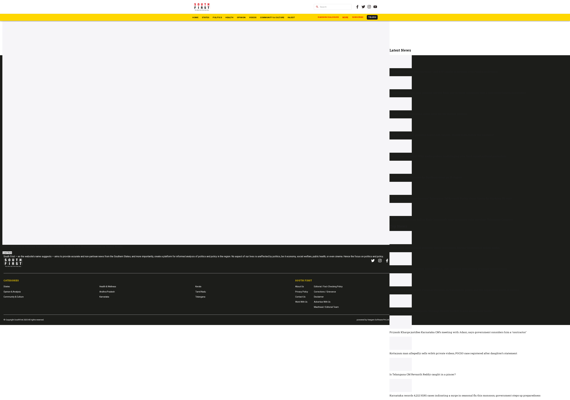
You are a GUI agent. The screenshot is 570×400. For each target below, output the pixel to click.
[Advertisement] (478, 27)
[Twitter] (363, 6)
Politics (217, 17)
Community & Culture (272, 17)
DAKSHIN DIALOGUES (328, 17)
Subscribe (357, 17)
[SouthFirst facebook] (357, 6)
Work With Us (301, 302)
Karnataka (104, 297)
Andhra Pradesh (107, 292)
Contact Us (300, 297)
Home (195, 17)
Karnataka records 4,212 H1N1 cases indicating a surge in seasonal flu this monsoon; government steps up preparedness (465, 395)
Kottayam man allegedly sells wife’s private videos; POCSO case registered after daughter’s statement (453, 353)
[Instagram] (369, 6)
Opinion (241, 17)
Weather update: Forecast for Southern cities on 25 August (426, 177)
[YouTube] (375, 6)
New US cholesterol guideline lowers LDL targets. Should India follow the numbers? (442, 135)
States (205, 17)
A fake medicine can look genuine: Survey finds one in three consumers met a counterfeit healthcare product (458, 92)
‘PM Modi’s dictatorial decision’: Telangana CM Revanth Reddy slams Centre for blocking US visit (451, 198)
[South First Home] (202, 6)
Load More (7, 253)
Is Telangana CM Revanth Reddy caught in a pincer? (423, 374)
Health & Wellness (107, 286)
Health (229, 17)
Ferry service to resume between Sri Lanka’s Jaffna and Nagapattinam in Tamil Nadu (62, 246)
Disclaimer (319, 297)
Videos (252, 17)
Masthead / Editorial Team (326, 307)
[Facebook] (387, 260)
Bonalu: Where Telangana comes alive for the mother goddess (428, 114)
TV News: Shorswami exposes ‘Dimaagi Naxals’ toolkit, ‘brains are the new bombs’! (441, 311)
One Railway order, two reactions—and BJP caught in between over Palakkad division (444, 71)
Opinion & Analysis (12, 292)
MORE (345, 17)
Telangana (200, 297)
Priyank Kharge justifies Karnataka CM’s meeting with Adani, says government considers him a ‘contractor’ (458, 332)
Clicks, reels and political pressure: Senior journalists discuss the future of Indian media (444, 247)
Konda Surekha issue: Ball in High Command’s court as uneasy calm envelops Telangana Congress (451, 219)
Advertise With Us (322, 302)
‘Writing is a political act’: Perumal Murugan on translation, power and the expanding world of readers (454, 290)
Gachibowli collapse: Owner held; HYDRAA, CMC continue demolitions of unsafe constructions (449, 268)
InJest (291, 17)
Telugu (372, 17)
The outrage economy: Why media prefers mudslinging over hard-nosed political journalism (448, 156)
